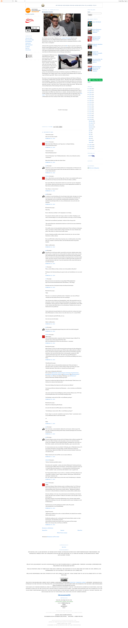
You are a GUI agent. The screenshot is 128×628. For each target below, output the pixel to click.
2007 (90, 148)
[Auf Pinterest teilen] (61, 127)
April (90, 136)
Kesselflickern (48, 374)
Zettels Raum (28, 50)
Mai (90, 134)
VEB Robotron (73, 375)
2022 (90, 96)
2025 (90, 90)
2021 (90, 98)
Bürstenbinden (66, 374)
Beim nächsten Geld (29, 39)
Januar (90, 142)
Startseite (62, 530)
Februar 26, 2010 (50, 138)
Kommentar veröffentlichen (47, 528)
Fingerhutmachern (75, 372)
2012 (90, 115)
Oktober (90, 125)
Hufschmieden (55, 372)
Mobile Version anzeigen (62, 532)
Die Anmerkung (28, 41)
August (90, 128)
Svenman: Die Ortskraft (96, 22)
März (90, 138)
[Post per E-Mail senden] (54, 126)
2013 (90, 113)
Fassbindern (68, 372)
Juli (90, 130)
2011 (90, 117)
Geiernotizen (28, 43)
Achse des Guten (28, 38)
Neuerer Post (44, 530)
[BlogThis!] (57, 127)
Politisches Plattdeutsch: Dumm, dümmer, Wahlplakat (96, 31)
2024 (90, 92)
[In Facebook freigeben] (60, 127)
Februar (90, 140)
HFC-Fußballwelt (28, 44)
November (91, 123)
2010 (90, 119)
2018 (90, 104)
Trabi (52, 375)
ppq (46, 165)
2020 (90, 100)
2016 (90, 108)
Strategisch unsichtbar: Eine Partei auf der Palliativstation (96, 38)
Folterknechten (55, 374)
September (91, 127)
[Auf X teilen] (58, 127)
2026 (90, 88)
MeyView (27, 48)
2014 (90, 111)
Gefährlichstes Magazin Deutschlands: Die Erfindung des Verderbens (96, 69)
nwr (46, 267)
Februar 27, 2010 (50, 423)
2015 (90, 110)
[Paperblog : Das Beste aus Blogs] (91, 156)
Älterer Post (79, 530)
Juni (90, 132)
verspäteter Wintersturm (66, 38)
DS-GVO (64, 547)
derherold (47, 460)
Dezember (91, 121)
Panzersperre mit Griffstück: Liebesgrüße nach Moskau (97, 53)
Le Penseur (27, 46)
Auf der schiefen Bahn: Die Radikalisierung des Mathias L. (97, 61)
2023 (90, 94)
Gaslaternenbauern (61, 372)
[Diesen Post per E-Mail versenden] (56, 127)
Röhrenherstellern (75, 374)
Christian (47, 141)
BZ (66, 45)
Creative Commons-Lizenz (78, 582)
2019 (90, 102)
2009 (90, 144)
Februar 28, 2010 (50, 508)
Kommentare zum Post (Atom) (53, 536)
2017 (90, 106)
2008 (90, 146)
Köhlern (59, 374)
